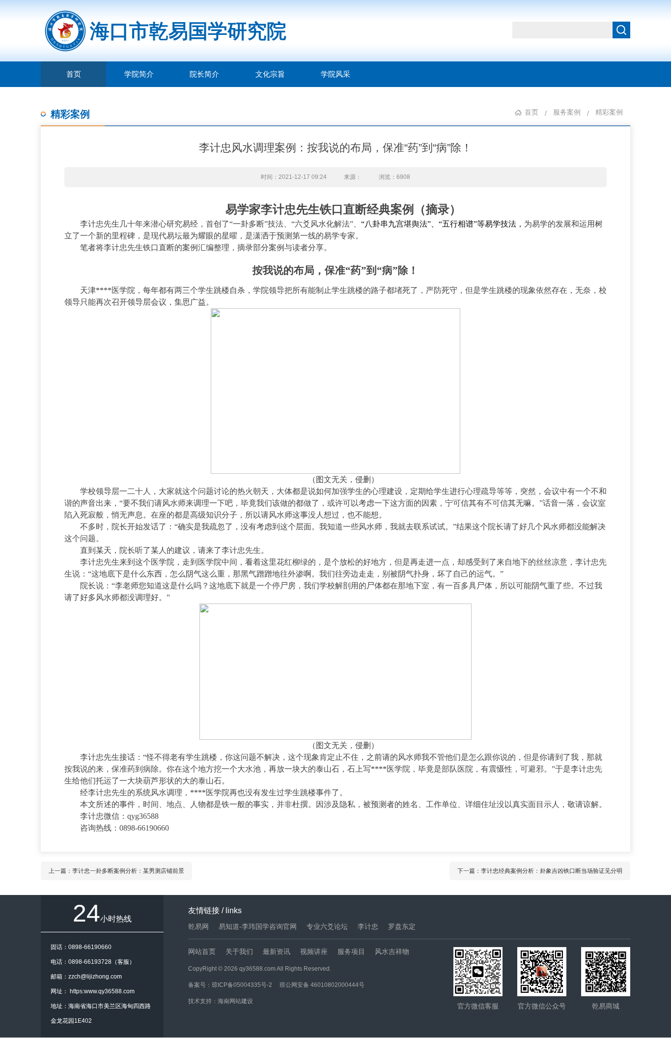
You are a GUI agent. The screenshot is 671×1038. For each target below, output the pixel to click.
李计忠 (368, 926)
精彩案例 (70, 114)
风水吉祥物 (392, 951)
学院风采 (335, 74)
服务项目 (351, 951)
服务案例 (567, 112)
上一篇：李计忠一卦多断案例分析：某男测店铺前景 (116, 870)
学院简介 (139, 74)
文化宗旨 (270, 74)
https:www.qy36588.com (102, 991)
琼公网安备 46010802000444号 (322, 984)
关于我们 (239, 951)
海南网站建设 (235, 1001)
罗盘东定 (402, 926)
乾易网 (198, 926)
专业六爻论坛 (327, 926)
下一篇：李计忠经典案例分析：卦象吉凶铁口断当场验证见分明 (539, 870)
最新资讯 (276, 951)
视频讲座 (314, 951)
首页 (73, 74)
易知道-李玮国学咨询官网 (258, 926)
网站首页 (202, 951)
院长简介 (204, 74)
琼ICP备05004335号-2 (242, 984)
